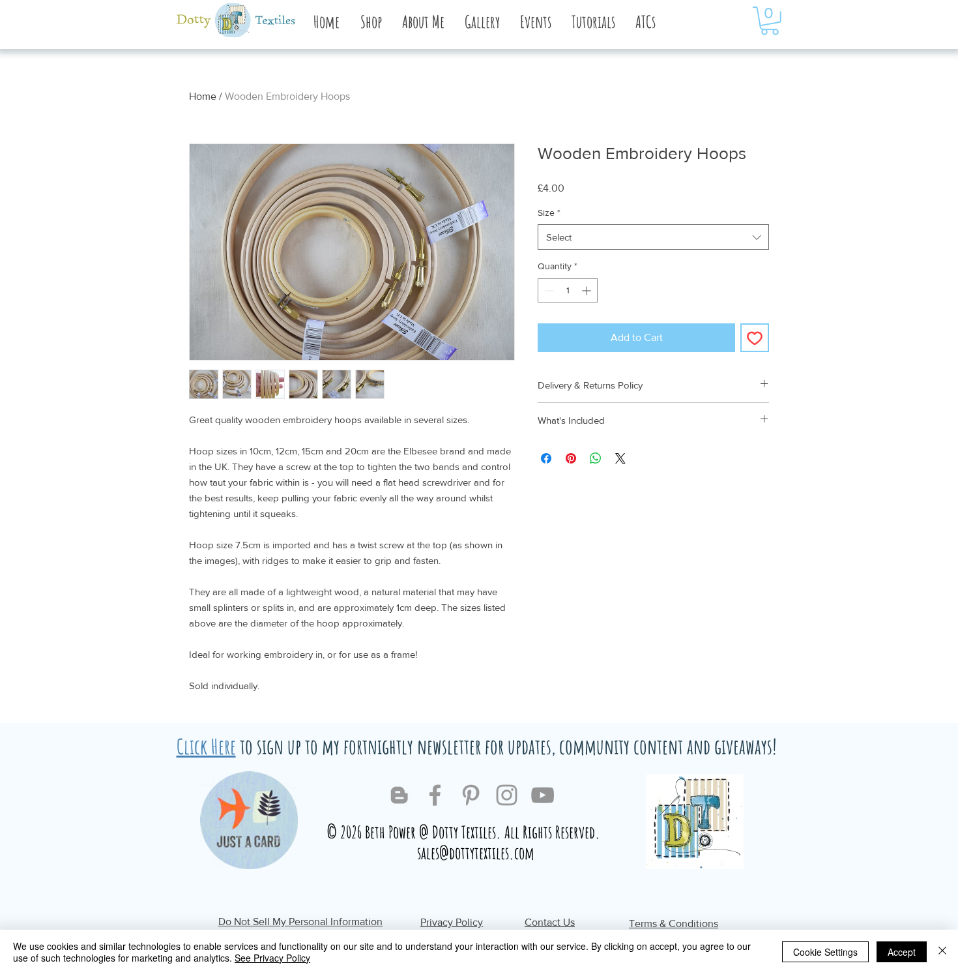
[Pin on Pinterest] (571, 458)
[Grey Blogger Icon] (399, 795)
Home (202, 96)
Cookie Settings (825, 951)
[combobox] (653, 237)
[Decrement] (548, 290)
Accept (902, 951)
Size (549, 212)
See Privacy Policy (272, 957)
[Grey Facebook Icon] (435, 795)
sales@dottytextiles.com (475, 852)
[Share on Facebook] (546, 458)
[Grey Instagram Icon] (507, 795)
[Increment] (587, 290)
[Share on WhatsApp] (595, 458)
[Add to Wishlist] (754, 337)
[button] (423, 21)
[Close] (942, 952)
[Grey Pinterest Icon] (471, 795)
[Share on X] (620, 458)
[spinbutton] (567, 290)
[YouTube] (543, 795)
